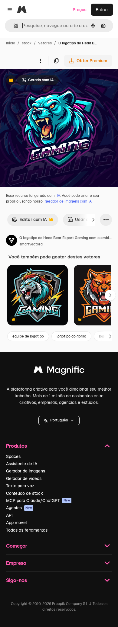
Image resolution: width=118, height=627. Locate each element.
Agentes (19, 507)
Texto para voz (20, 485)
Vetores (45, 43)
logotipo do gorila (71, 336)
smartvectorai (31, 244)
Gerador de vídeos (23, 478)
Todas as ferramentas (27, 530)
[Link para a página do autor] (11, 241)
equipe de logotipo (28, 336)
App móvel (16, 522)
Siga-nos (16, 580)
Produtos (16, 446)
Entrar (102, 9)
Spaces (13, 456)
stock (26, 43)
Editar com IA (29, 221)
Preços (80, 9)
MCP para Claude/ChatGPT (38, 500)
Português (59, 420)
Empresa (16, 563)
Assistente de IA (21, 463)
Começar (16, 545)
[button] (59, 420)
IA (58, 195)
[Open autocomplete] (13, 26)
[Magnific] (59, 371)
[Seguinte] (93, 220)
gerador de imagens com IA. (68, 201)
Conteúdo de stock (24, 493)
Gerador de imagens (25, 471)
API (9, 515)
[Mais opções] (40, 61)
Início (10, 43)
